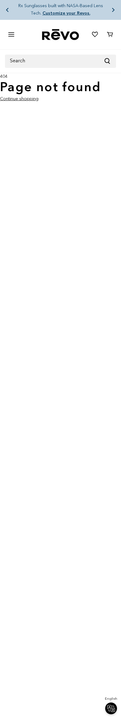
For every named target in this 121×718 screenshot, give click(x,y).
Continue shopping (19, 99)
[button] (7, 10)
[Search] (110, 61)
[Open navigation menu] (11, 34)
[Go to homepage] (60, 34)
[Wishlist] (95, 34)
